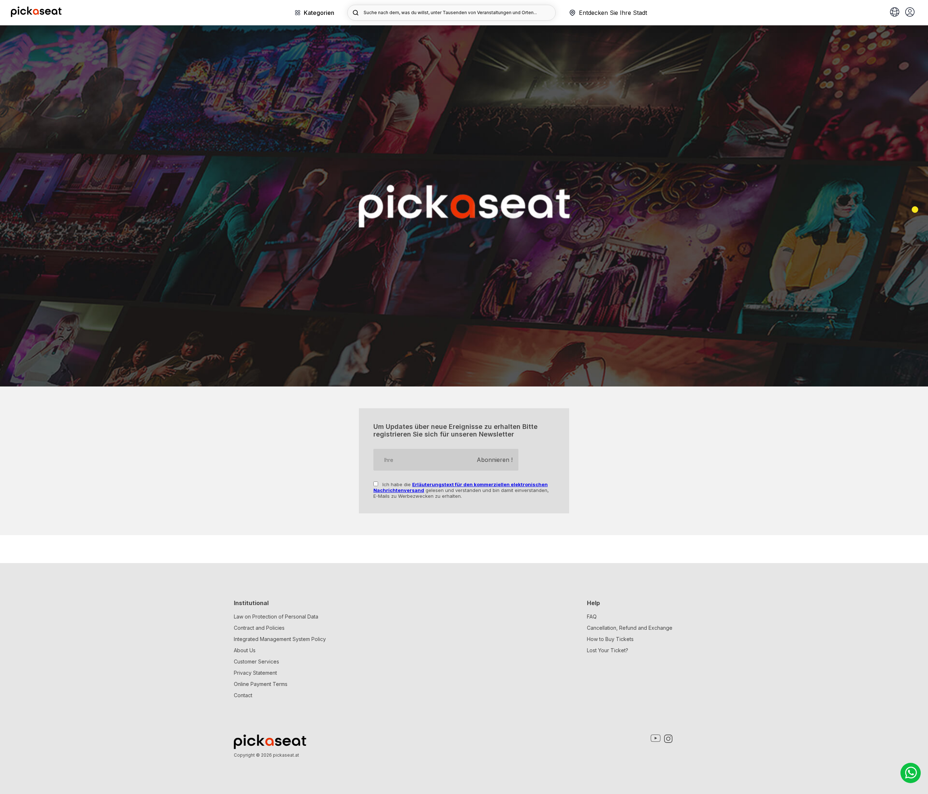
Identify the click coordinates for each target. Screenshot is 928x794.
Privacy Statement (255, 673)
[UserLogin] (910, 12)
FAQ (592, 616)
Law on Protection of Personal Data (276, 616)
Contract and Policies (259, 628)
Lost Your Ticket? (607, 650)
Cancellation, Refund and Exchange (629, 628)
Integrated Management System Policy (280, 639)
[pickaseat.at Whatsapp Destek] (910, 773)
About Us (245, 650)
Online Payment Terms (260, 684)
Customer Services (256, 661)
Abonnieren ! (495, 459)
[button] (915, 209)
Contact (243, 695)
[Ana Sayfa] (36, 14)
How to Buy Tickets (610, 639)
